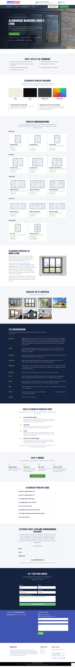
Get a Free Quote (14, 33)
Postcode (40, 590)
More (33, 6)
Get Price (13, 149)
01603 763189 (20, 40)
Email (39, 585)
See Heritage (33, 238)
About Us (42, 653)
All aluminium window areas (37, 560)
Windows (9, 6)
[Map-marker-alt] (64, 658)
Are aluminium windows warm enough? (27, 498)
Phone (21, 590)
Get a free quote (41, 446)
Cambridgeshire (22, 556)
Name (20, 585)
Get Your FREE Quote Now (37, 475)
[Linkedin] (62, 658)
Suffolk (20, 552)
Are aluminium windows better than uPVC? (28, 502)
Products (42, 649)
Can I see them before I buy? (24, 517)
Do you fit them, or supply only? (25, 506)
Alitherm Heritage (24, 264)
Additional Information (25, 594)
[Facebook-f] (52, 658)
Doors (16, 6)
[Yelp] (59, 658)
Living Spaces (25, 6)
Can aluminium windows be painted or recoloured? (29, 509)
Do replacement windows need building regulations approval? (32, 513)
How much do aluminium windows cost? (27, 491)
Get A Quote (43, 651)
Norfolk (20, 548)
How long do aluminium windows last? (27, 495)
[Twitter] (54, 658)
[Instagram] (57, 658)
